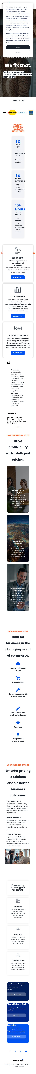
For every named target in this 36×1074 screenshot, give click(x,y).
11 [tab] (29, 121)
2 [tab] (8, 121)
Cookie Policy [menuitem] (19, 1064)
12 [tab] (31, 121)
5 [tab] (15, 121)
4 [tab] (12, 121)
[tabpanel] (10, 112)
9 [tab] (24, 121)
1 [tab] (5, 121)
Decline (18, 52)
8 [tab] (22, 121)
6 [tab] (17, 121)
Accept (18, 47)
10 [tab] (26, 121)
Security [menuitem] (27, 1064)
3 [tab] (10, 121)
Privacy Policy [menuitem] (9, 1064)
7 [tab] (19, 121)
